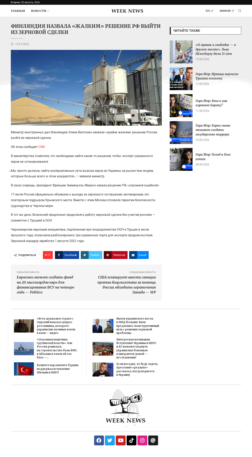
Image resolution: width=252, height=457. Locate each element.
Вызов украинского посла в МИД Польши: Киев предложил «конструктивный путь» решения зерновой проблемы (137, 326)
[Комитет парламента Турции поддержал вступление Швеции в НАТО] (24, 369)
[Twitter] (110, 440)
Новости (38, 11)
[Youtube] (121, 440)
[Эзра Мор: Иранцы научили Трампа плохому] (181, 78)
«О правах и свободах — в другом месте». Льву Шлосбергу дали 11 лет (215, 49)
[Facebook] (99, 440)
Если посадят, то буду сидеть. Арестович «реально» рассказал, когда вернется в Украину (137, 369)
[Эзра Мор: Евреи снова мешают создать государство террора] (181, 132)
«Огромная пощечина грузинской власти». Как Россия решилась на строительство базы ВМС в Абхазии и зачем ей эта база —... (57, 348)
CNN (41, 147)
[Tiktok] (131, 440)
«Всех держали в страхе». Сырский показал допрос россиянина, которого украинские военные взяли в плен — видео (56, 326)
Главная (18, 11)
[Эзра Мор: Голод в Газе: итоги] (181, 159)
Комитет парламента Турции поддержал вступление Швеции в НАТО (57, 369)
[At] (153, 440)
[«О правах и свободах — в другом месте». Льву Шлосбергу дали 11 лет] (181, 51)
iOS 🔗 (210, 10)
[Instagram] (142, 440)
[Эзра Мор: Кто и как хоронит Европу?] (181, 105)
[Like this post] (49, 255)
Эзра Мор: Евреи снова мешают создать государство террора (212, 129)
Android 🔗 (227, 10)
